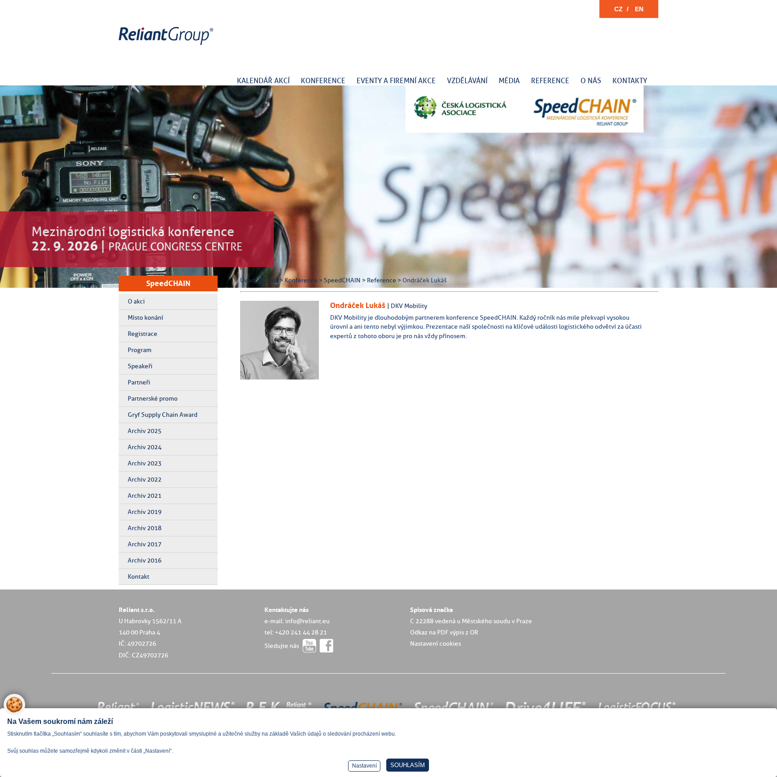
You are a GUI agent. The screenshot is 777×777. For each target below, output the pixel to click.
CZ (618, 9)
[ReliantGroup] (167, 45)
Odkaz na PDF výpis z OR (444, 632)
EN (639, 9)
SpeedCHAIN (168, 283)
